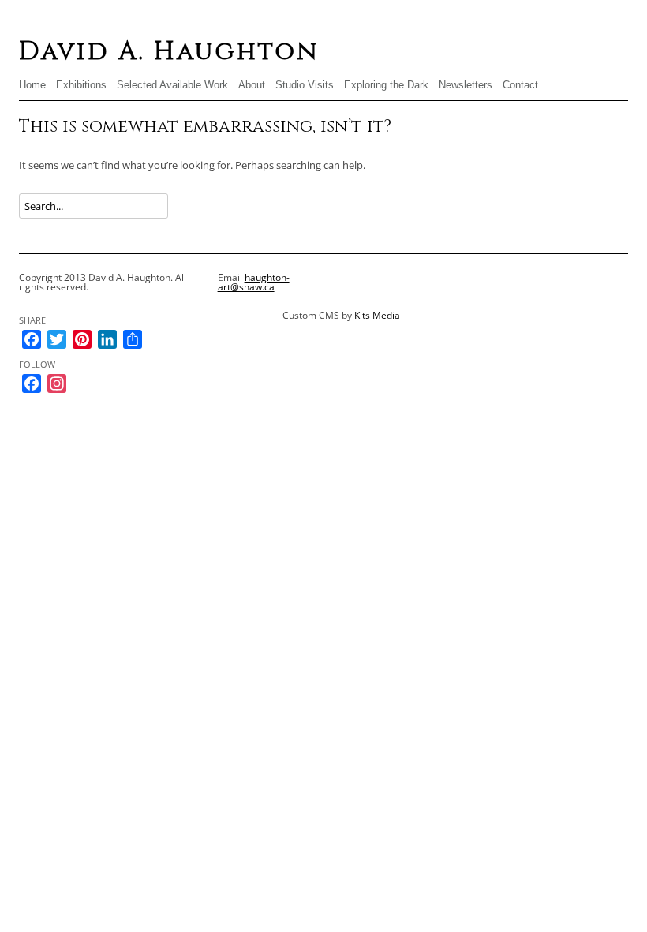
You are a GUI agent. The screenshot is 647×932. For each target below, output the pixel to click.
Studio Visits (304, 85)
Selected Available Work (172, 85)
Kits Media (377, 315)
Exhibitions (81, 85)
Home (32, 85)
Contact (520, 85)
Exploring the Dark (386, 85)
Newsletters (465, 85)
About (251, 85)
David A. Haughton (169, 52)
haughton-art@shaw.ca (254, 282)
